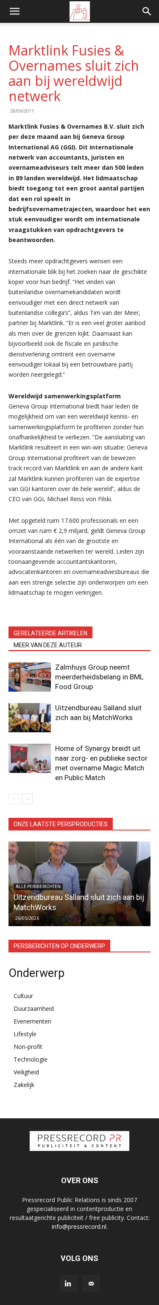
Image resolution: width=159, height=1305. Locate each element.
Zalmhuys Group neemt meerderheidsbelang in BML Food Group (99, 677)
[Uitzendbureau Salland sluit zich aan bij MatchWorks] (29, 717)
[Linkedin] (68, 1283)
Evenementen (32, 1021)
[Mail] (91, 1283)
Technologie (30, 1059)
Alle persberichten (38, 886)
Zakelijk (24, 1085)
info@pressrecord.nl (79, 1226)
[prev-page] (13, 799)
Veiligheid (26, 1072)
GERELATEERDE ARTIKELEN (50, 633)
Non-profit (28, 1047)
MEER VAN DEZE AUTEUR (48, 645)
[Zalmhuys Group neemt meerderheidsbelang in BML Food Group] (29, 677)
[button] (14, 11)
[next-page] (27, 799)
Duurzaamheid (34, 1008)
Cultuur (23, 996)
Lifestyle (25, 1034)
